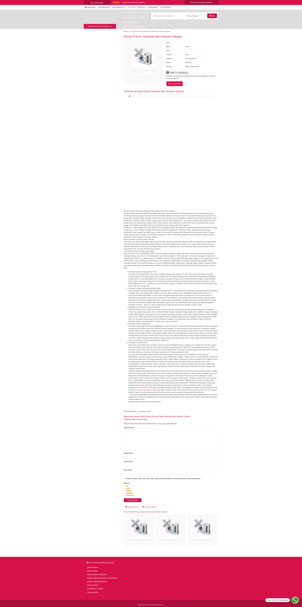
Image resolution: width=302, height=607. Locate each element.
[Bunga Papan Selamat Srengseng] (202, 530)
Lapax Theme (142, 604)
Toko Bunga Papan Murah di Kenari (134, 27)
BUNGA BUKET (93, 567)
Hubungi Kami (175, 84)
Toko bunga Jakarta (144, 390)
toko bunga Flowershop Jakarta (167, 335)
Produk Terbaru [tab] (150, 507)
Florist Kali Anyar (128, 7)
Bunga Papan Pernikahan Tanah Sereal (135, 12)
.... (140, 548)
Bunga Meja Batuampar (130, 22)
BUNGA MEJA (92, 571)
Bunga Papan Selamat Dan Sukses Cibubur (159, 91)
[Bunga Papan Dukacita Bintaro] (171, 530)
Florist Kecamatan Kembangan (133, 37)
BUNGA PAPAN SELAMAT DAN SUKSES (102, 578)
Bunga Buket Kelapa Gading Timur (134, 32)
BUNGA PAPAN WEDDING (97, 582)
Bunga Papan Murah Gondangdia (133, 17)
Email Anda (128, 461)
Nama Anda (128, 453)
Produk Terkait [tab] (132, 507)
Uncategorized (190, 58)
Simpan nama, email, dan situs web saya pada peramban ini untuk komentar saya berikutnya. (163, 478)
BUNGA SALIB (92, 585)
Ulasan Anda (129, 428)
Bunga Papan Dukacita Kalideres (133, 2)
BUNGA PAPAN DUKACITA (97, 574)
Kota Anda (128, 470)
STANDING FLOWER (95, 589)
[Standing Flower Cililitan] (139, 530)
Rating (126, 483)
